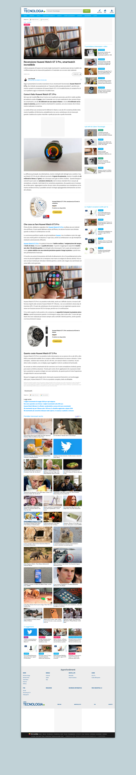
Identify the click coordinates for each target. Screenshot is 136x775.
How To (93, 675)
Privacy (43, 736)
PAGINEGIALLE (50, 734)
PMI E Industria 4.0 (97, 688)
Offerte (24, 683)
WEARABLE (29, 22)
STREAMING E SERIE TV (49, 15)
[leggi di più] (81, 79)
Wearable (71, 675)
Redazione (49, 688)
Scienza (25, 681)
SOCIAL (26, 637)
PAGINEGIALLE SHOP (58, 734)
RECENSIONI (88, 15)
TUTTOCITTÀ (79, 734)
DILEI (83, 734)
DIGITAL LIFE (42, 637)
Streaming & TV (27, 692)
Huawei (58, 235)
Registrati (99, 12)
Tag (95, 704)
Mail (105, 12)
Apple (47, 677)
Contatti (110, 704)
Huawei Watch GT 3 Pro (56, 227)
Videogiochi (26, 694)
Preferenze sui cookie (56, 736)
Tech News (25, 679)
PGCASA (66, 734)
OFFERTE (79, 15)
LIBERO (40, 734)
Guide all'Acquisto (96, 677)
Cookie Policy (48, 736)
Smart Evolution (72, 677)
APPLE (38, 15)
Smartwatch (28, 391)
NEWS (25, 15)
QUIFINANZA (93, 734)
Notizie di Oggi (26, 675)
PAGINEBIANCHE (71, 734)
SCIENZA (101, 130)
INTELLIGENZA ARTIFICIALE (75, 637)
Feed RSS (59, 704)
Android (48, 675)
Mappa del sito (77, 704)
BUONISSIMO (99, 734)
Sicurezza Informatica (75, 688)
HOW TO (59, 15)
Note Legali (38, 736)
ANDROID (31, 15)
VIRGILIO (44, 734)
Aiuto (62, 736)
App (47, 679)
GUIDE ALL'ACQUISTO (69, 15)
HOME (25, 22)
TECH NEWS (101, 78)
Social (24, 690)
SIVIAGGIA (87, 734)
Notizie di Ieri (26, 677)
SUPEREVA (104, 734)
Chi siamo (33, 736)
